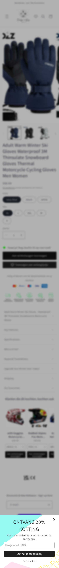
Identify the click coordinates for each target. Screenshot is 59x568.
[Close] (54, 519)
